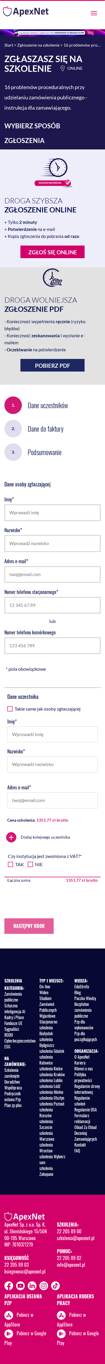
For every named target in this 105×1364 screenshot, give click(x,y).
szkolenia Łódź (49, 1086)
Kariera (79, 1063)
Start (8, 44)
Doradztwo (12, 1082)
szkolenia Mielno (51, 1092)
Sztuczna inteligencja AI (14, 1008)
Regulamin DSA (85, 1109)
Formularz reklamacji (82, 1118)
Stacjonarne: (48, 1022)
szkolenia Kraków (52, 1074)
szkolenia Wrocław (46, 1148)
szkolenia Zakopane (46, 1171)
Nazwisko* (13, 530)
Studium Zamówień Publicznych (48, 1004)
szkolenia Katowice (46, 1060)
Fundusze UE (13, 1023)
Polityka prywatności (83, 1077)
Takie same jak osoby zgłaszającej (47, 708)
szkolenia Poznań (51, 1104)
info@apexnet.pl (71, 1264)
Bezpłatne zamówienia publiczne (83, 1010)
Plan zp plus (13, 1105)
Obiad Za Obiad (85, 1127)
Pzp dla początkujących (85, 1036)
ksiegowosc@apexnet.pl (25, 1271)
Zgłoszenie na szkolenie (38, 44)
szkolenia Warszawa (46, 1136)
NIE (39, 864)
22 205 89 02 (69, 1257)
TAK (19, 864)
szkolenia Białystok (46, 1030)
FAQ (77, 1150)
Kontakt (80, 1145)
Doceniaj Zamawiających (85, 1136)
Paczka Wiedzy (85, 998)
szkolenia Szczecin (46, 1124)
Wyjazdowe (47, 1016)
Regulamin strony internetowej (87, 1089)
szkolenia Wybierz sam (52, 1159)
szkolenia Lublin (50, 1080)
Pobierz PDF (52, 365)
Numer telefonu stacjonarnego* (31, 592)
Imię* (9, 499)
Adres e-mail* (16, 561)
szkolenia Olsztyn (51, 1098)
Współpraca (13, 1087)
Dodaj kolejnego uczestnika (39, 837)
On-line (44, 986)
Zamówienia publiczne (13, 997)
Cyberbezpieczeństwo (20, 1041)
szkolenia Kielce (51, 1068)
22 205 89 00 (69, 1231)
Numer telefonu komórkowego (30, 632)
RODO (8, 1035)
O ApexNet (82, 1057)
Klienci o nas (83, 1068)
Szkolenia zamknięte (12, 1073)
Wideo (43, 992)
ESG (7, 1046)
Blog (77, 992)
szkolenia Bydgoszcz (46, 1042)
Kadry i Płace (14, 1017)
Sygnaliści (11, 1029)
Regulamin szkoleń (82, 1101)
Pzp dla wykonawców (83, 1025)
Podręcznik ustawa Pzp (12, 1096)
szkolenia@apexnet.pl (75, 1238)
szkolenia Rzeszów (46, 1112)
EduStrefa (81, 986)
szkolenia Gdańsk (51, 1051)
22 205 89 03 (16, 1264)
